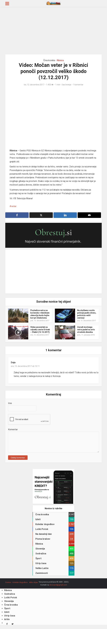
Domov (8, 582)
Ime (10, 403)
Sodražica (9, 594)
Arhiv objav (33, 582)
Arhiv (7, 619)
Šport (7, 608)
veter (13, 206)
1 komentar (78, 84)
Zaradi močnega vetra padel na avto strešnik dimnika (86, 329)
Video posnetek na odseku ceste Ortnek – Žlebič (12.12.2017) (40, 329)
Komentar (13, 429)
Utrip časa (9, 615)
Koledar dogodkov (20, 582)
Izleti (6, 612)
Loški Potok (10, 597)
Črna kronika (49, 60)
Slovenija (9, 601)
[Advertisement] (53, 30)
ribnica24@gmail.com (58, 585)
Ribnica (60, 60)
